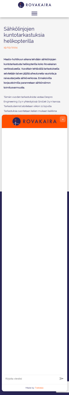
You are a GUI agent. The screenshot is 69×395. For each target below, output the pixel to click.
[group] (34, 252)
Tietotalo (39, 388)
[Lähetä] (61, 378)
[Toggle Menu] (34, 13)
